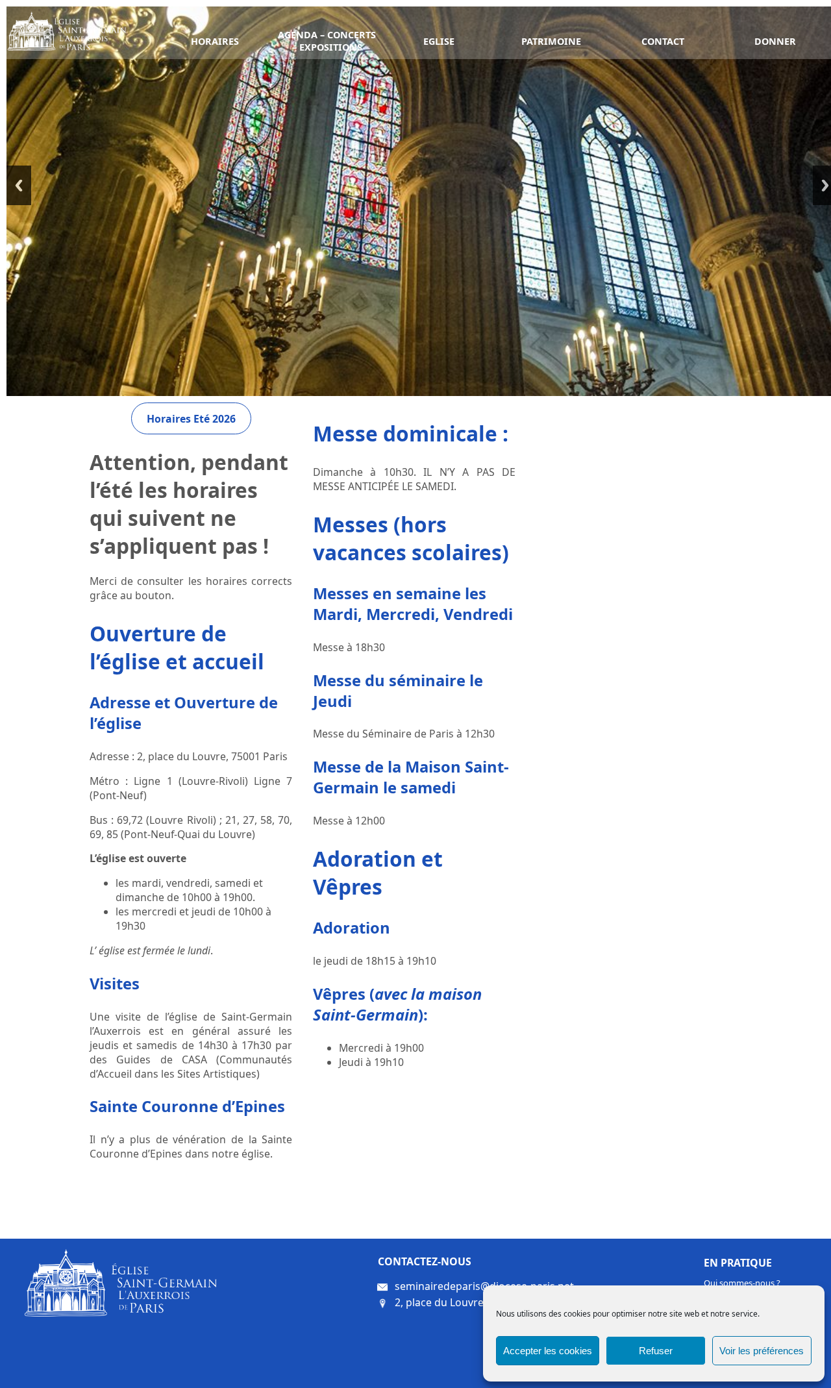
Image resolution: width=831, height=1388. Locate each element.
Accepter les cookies (547, 1350)
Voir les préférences (761, 1350)
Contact (662, 41)
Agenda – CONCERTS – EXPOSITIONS (327, 41)
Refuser (656, 1350)
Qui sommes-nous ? (742, 1283)
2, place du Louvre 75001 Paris (469, 1302)
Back (18, 185)
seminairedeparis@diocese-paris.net (484, 1285)
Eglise (438, 41)
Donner (775, 41)
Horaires (215, 41)
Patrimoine (551, 41)
